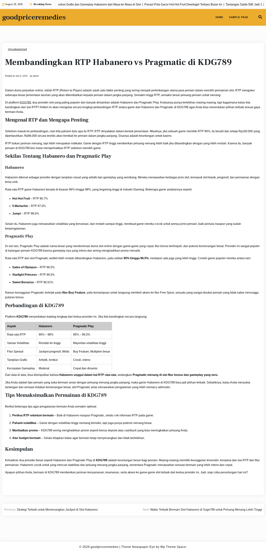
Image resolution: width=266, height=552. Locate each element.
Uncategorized (17, 49)
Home (219, 17)
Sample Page (238, 17)
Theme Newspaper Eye (138, 546)
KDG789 (25, 102)
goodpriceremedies (34, 17)
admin (36, 76)
